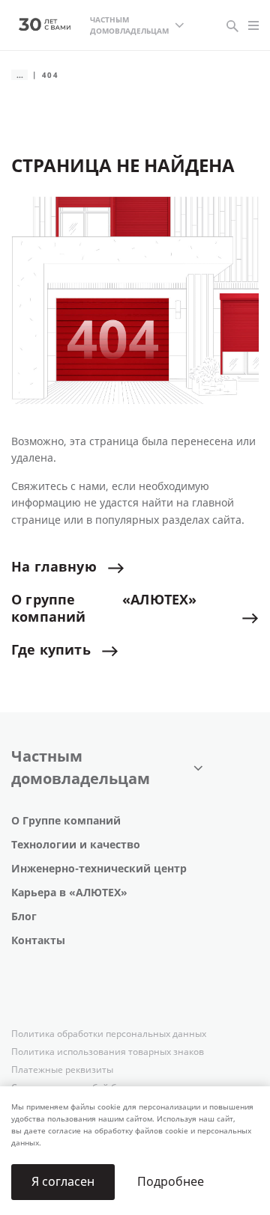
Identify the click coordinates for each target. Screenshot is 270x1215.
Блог (24, 917)
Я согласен (63, 1181)
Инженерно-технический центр (99, 869)
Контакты (38, 941)
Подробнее (170, 1181)
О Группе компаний (66, 821)
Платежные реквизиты (62, 1070)
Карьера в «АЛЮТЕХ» (69, 893)
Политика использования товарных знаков (107, 1052)
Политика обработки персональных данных (108, 1034)
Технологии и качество (75, 845)
